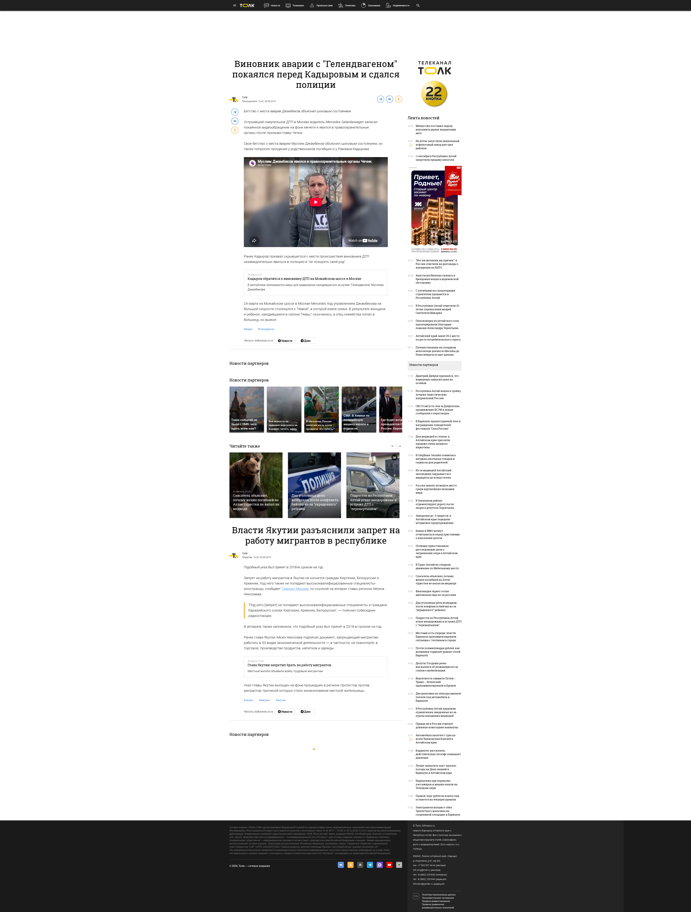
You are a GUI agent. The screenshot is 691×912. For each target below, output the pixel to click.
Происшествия (325, 5)
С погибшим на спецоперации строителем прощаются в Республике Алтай (435, 294)
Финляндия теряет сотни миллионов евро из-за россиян (436, 593)
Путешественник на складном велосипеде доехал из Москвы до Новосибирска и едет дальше (437, 351)
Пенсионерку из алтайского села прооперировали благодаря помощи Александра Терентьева (437, 324)
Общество (247, 557)
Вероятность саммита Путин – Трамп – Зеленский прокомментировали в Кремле (436, 682)
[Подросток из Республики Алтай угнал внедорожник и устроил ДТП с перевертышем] (372, 485)
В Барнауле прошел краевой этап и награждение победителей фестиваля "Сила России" (438, 424)
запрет (249, 700)
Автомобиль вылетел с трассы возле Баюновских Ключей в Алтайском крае (435, 738)
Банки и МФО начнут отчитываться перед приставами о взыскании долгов (438, 534)
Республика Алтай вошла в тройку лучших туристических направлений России (438, 394)
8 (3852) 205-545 (426, 874)
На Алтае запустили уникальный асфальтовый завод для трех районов (437, 144)
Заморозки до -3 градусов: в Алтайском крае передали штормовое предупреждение (435, 519)
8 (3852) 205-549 (426, 879)
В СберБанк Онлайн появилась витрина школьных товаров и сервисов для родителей (436, 458)
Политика (350, 5)
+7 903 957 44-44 (426, 865)
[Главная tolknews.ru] (247, 5)
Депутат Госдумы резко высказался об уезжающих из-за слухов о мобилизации (437, 667)
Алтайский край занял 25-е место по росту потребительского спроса (438, 337)
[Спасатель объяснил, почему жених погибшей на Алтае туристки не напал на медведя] (256, 485)
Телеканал (298, 5)
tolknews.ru (428, 825)
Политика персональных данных (439, 894)
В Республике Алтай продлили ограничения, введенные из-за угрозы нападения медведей (436, 712)
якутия (281, 700)
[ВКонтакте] (389, 99)
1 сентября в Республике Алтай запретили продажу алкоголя (436, 157)
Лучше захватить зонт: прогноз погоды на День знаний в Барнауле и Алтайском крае (436, 769)
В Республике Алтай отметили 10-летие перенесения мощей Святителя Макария (438, 309)
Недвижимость (401, 5)
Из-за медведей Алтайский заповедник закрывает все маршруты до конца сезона (433, 474)
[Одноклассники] (398, 99)
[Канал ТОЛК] (305, 341)
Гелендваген (266, 329)
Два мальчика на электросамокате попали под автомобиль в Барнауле (438, 697)
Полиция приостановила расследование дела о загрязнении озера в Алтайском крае (437, 551)
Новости (275, 5)
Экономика (374, 5)
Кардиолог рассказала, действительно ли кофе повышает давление (438, 754)
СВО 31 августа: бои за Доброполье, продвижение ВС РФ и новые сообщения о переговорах (438, 409)
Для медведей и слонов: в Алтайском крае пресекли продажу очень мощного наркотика (433, 442)
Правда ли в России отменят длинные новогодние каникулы (437, 725)
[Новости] (285, 341)
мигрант (264, 700)
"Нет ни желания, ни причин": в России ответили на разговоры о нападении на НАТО (437, 264)
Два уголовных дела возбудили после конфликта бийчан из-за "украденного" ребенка (315, 502)
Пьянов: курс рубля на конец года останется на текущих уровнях (437, 797)
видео (248, 329)
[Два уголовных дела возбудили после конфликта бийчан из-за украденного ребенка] (314, 485)
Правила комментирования (436, 901)
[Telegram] (380, 99)
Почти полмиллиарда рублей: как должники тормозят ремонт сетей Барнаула (438, 651)
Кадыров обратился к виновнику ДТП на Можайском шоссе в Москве (304, 278)
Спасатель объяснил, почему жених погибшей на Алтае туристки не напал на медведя (256, 502)
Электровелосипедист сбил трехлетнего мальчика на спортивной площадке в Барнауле (438, 811)
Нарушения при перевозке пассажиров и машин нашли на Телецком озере (436, 784)
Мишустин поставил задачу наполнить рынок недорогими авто (436, 129)
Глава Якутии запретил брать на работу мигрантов (289, 665)
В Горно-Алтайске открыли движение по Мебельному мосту (437, 566)
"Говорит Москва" (295, 589)
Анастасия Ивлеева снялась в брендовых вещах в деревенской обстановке (437, 279)
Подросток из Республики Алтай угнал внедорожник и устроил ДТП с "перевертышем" (373, 502)
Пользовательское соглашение (438, 898)
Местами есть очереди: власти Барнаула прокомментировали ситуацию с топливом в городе (436, 636)
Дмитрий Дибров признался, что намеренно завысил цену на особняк (437, 379)
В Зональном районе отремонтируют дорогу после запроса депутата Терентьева (435, 504)
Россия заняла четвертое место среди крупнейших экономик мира (436, 489)
